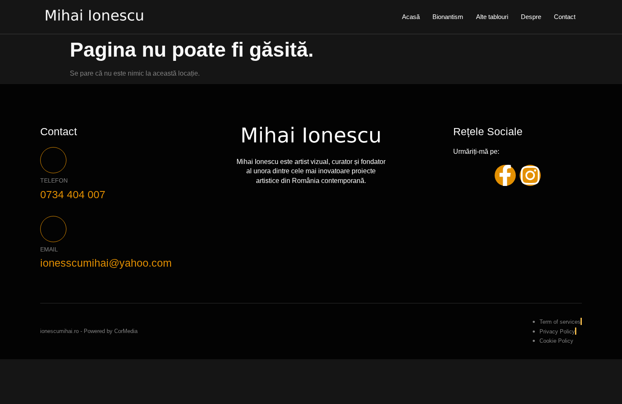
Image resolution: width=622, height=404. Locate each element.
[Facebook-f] (505, 175)
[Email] (53, 229)
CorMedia (126, 331)
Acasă (411, 16)
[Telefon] (53, 160)
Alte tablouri (492, 16)
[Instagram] (530, 175)
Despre (531, 16)
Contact (564, 16)
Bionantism (447, 16)
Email (49, 249)
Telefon (54, 180)
